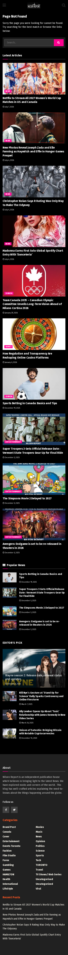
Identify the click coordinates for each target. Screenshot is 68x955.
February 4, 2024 (14, 684)
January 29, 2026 (11, 313)
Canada (8, 293)
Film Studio (9, 855)
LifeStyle (8, 888)
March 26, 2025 (27, 723)
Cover (6, 836)
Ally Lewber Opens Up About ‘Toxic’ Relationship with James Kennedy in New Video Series (42, 715)
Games (8, 347)
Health (6, 879)
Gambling (8, 865)
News (7, 91)
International (10, 883)
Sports (40, 855)
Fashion (7, 850)
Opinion (40, 841)
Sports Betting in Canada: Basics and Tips (30, 403)
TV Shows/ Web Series (49, 874)
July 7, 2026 (9, 107)
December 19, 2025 (12, 408)
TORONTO (41, 865)
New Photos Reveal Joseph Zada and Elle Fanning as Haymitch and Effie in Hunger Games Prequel (33, 151)
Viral (38, 888)
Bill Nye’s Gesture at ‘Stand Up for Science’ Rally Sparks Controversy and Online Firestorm (41, 696)
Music (39, 831)
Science (40, 850)
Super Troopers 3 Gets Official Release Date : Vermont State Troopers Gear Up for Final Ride (42, 593)
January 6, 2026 (10, 362)
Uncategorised (44, 879)
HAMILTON (8, 874)
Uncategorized (44, 883)
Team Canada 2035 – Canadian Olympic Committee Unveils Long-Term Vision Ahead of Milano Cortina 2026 (32, 304)
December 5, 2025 (12, 458)
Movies (40, 827)
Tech (38, 860)
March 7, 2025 (26, 704)
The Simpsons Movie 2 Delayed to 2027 (27, 498)
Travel (39, 869)
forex (6, 860)
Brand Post (9, 827)
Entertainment (13, 442)
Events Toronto (11, 846)
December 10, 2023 (29, 738)
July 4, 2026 (9, 160)
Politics (40, 846)
